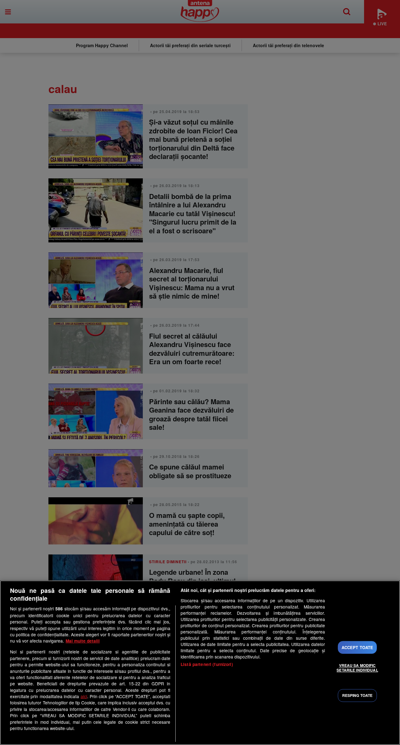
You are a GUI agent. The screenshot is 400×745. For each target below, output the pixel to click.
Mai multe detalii (83, 641)
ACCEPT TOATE (357, 647)
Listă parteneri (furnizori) (207, 664)
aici (84, 696)
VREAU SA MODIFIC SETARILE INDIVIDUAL (357, 668)
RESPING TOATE (357, 695)
